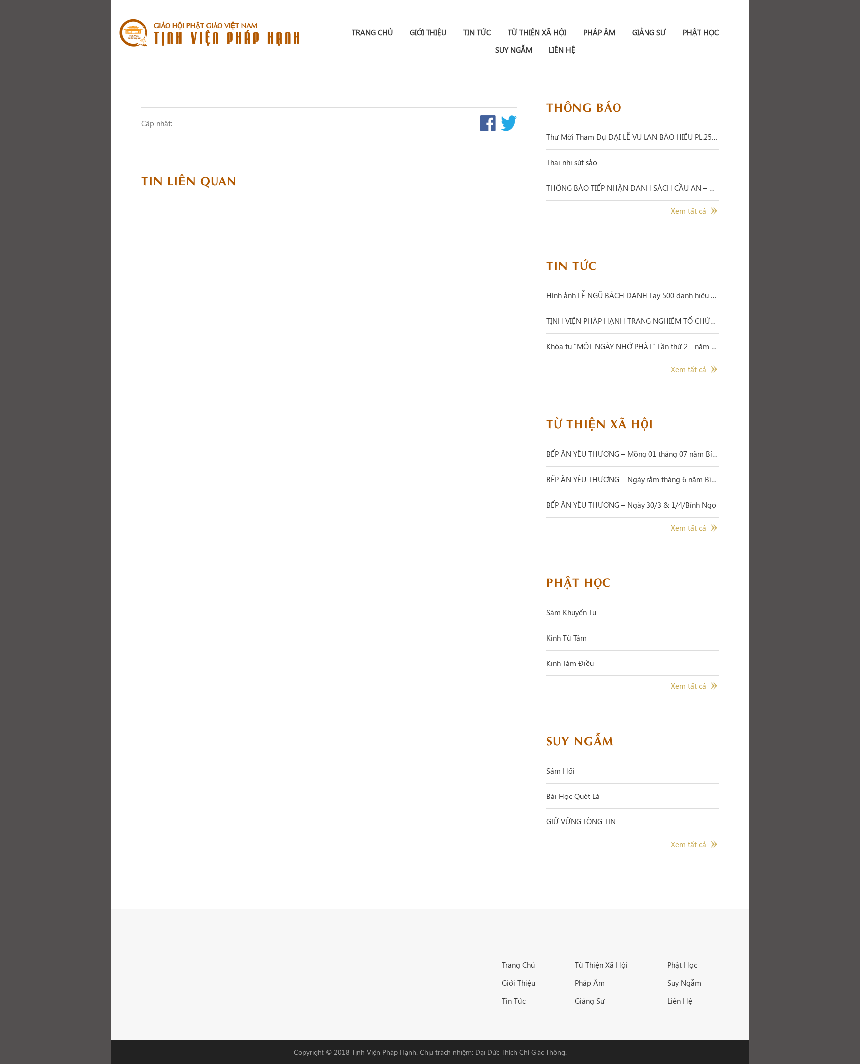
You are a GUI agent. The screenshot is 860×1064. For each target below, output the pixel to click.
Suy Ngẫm (513, 50)
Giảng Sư (649, 32)
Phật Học (701, 32)
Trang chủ (372, 32)
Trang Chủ (518, 965)
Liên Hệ (562, 50)
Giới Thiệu (428, 32)
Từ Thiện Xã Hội (537, 32)
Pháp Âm (599, 32)
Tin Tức (477, 32)
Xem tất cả (688, 211)
